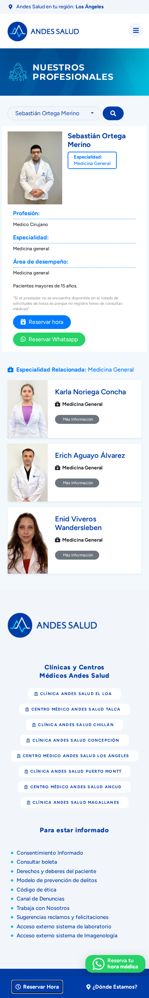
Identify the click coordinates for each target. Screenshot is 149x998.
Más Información (77, 419)
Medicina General (92, 163)
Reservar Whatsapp (52, 339)
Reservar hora (44, 321)
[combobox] (55, 113)
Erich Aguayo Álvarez (90, 455)
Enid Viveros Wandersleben (78, 523)
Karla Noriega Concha (90, 391)
